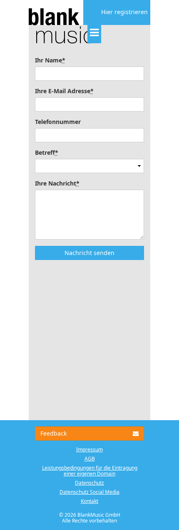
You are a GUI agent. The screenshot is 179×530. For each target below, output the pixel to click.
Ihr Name (50, 60)
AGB (90, 458)
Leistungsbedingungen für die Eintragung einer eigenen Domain (89, 470)
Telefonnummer (58, 122)
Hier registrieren (124, 12)
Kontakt (89, 501)
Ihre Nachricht (57, 183)
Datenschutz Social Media (89, 491)
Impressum (89, 449)
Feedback (53, 433)
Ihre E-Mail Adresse (64, 91)
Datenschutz (89, 482)
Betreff (46, 152)
